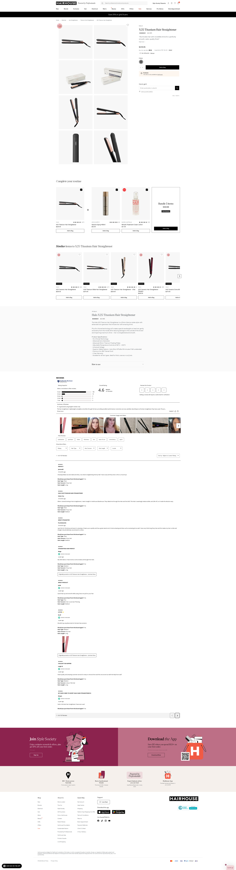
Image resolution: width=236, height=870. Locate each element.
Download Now (156, 755)
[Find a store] (171, 3)
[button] (76, 42)
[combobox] (142, 67)
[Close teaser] (226, 865)
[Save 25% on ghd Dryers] (118, 13)
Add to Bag (162, 67)
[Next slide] (179, 276)
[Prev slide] (56, 276)
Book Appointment (174, 9)
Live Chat (105, 802)
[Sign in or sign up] (168, 3)
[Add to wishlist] (128, 25)
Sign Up (36, 755)
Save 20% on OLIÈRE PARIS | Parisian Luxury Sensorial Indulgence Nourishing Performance (118, 14)
